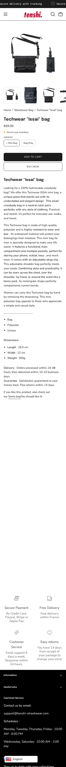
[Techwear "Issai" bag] (12, 95)
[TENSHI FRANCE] (33, 14)
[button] (52, 14)
